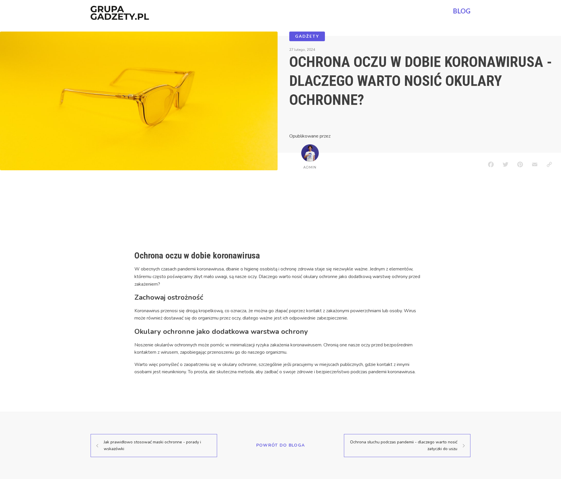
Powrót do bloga (280, 445)
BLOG (461, 11)
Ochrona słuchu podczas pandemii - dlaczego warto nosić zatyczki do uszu (403, 445)
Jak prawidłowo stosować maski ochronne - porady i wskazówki (152, 445)
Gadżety (307, 36)
